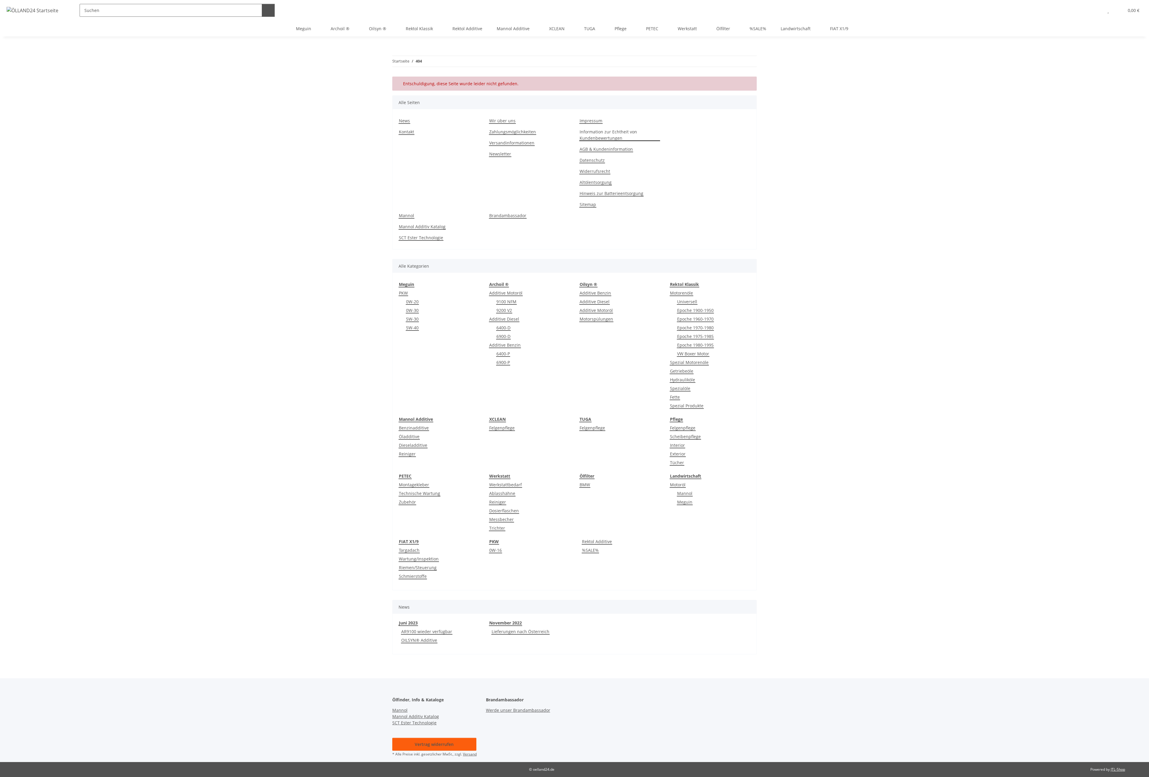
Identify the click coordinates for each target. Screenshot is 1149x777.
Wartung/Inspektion (419, 559)
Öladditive (409, 436)
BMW (585, 484)
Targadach (409, 550)
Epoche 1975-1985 (695, 336)
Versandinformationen (511, 143)
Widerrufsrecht (595, 171)
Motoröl (678, 484)
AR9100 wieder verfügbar (426, 631)
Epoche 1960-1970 (695, 319)
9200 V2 (504, 310)
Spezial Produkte (686, 406)
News (404, 121)
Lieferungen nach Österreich (520, 631)
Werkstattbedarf (505, 484)
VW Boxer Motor (693, 353)
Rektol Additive (597, 541)
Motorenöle (681, 293)
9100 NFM (506, 301)
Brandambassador (507, 215)
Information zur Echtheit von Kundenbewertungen (608, 135)
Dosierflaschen (504, 511)
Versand (470, 754)
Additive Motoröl (505, 293)
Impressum (591, 121)
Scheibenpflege (685, 436)
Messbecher (501, 519)
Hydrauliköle (682, 380)
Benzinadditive (414, 428)
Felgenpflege (502, 428)
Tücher (677, 462)
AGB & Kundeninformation (606, 149)
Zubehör (407, 502)
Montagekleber (414, 484)
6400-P (503, 353)
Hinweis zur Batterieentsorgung (611, 193)
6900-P (503, 362)
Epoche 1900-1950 (695, 310)
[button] (1096, 10)
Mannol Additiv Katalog (422, 226)
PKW (403, 293)
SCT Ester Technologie (421, 237)
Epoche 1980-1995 (695, 345)
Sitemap (588, 204)
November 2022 (505, 623)
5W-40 (412, 327)
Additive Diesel (504, 319)
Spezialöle (680, 388)
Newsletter (500, 154)
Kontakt (406, 132)
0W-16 (495, 550)
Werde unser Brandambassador (518, 710)
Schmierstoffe (413, 576)
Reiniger (407, 454)
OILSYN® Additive (419, 640)
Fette (675, 397)
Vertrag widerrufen (434, 744)
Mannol (406, 215)
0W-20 (412, 301)
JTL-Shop (1118, 769)
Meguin (684, 502)
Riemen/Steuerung (418, 567)
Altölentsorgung (596, 182)
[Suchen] (268, 10)
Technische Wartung (419, 493)
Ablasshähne (502, 493)
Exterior (678, 454)
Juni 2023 (408, 623)
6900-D (503, 336)
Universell (687, 301)
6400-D (503, 327)
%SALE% (590, 550)
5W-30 (412, 319)
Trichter (497, 528)
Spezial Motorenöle (689, 362)
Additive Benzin (505, 345)
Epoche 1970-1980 (695, 327)
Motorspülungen (596, 319)
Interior (677, 445)
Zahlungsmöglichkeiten (512, 132)
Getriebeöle (681, 371)
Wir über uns (502, 121)
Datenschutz (592, 160)
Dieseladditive (413, 445)
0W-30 (412, 310)
